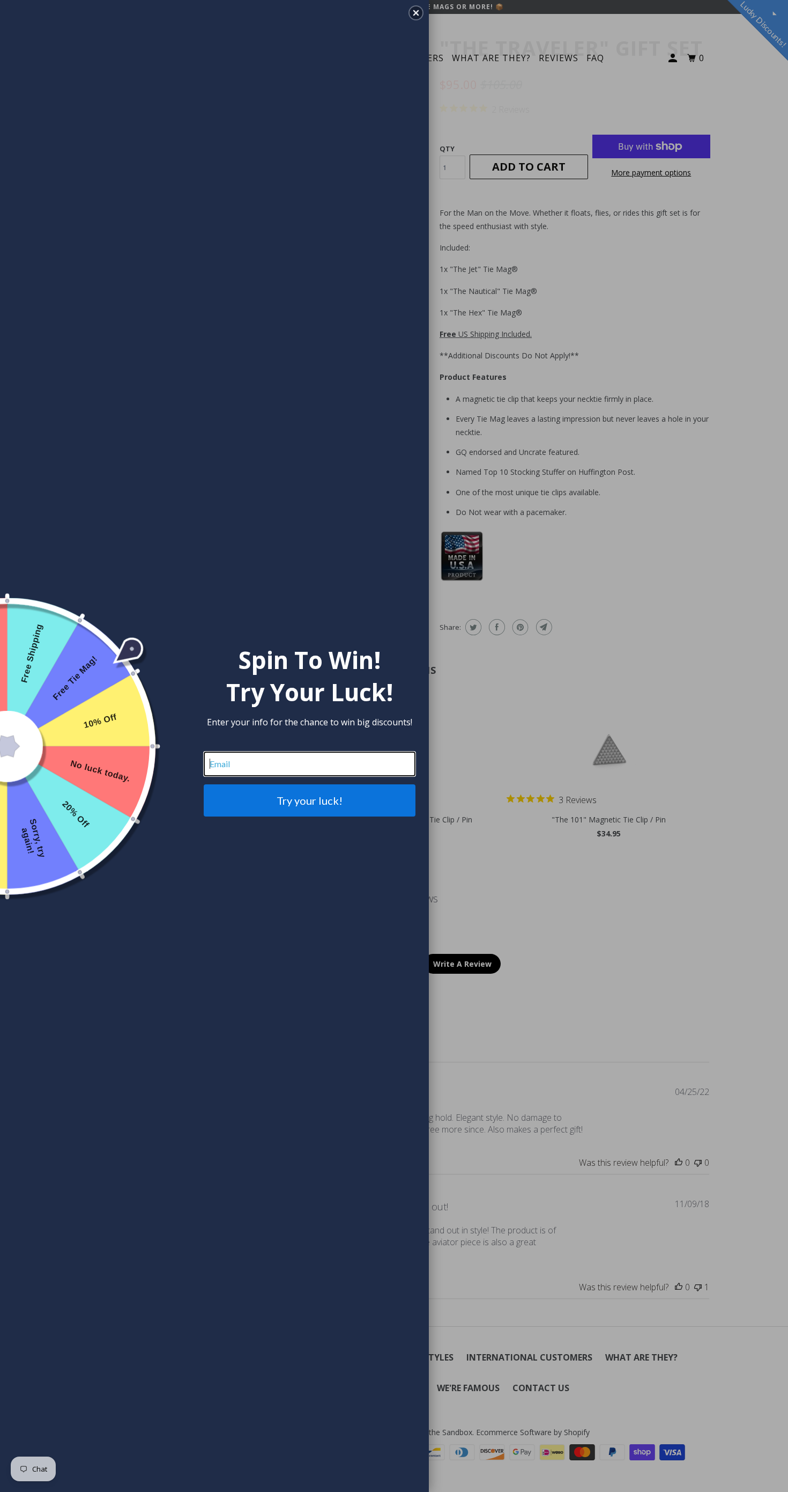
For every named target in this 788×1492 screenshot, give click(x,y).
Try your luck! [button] (310, 800)
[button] (416, 12)
